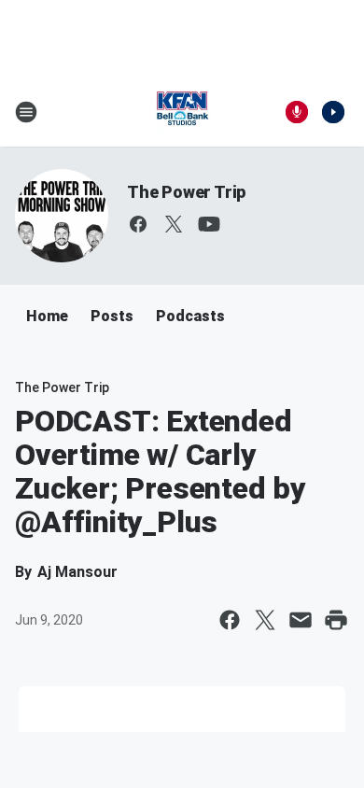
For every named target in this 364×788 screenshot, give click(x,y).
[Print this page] (336, 620)
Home (47, 316)
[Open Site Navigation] (26, 112)
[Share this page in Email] (300, 620)
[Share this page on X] (265, 620)
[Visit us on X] (173, 224)
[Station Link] (182, 112)
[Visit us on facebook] (138, 224)
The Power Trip (186, 192)
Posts (112, 316)
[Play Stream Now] (333, 112)
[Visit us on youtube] (209, 224)
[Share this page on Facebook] (230, 620)
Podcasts (190, 316)
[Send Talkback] (297, 112)
